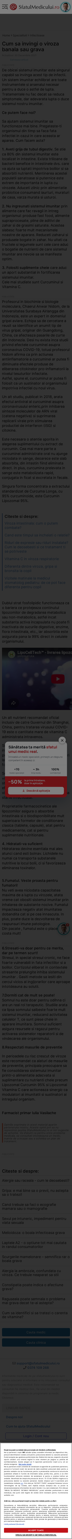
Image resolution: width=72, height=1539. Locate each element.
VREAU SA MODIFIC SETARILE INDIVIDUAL (36, 1535)
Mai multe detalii (25, 1464)
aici (22, 1483)
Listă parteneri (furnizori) (14, 1524)
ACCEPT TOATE (36, 1530)
